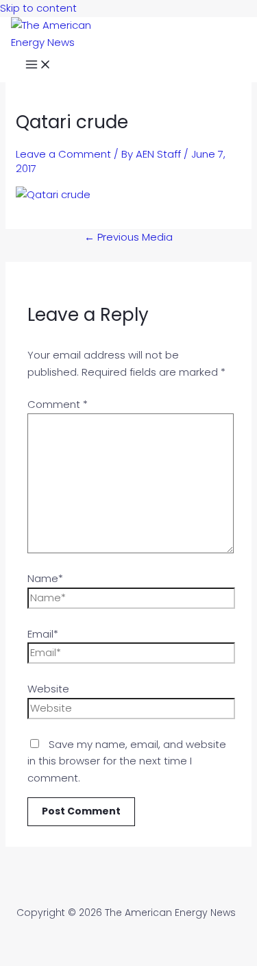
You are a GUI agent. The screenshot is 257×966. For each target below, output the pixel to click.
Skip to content (38, 8)
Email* (42, 634)
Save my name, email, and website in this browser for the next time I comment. (126, 761)
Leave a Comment (63, 154)
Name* (45, 578)
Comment (57, 404)
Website (48, 688)
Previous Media (128, 237)
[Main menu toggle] (38, 66)
